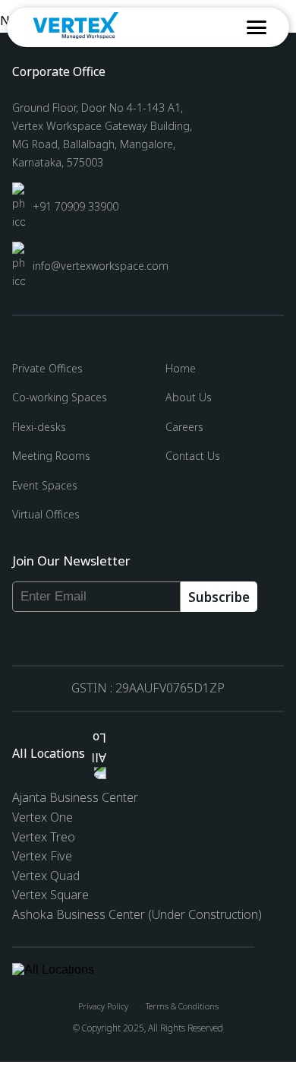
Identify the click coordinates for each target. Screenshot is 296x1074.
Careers (184, 427)
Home (180, 368)
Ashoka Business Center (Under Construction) (137, 914)
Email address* (48, 584)
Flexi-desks (39, 427)
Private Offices (47, 368)
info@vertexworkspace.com (100, 265)
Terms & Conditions (182, 1006)
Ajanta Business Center (57, 797)
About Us (188, 397)
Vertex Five (42, 855)
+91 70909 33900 (75, 206)
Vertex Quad (46, 875)
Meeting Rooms (51, 455)
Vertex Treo (43, 836)
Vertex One (42, 817)
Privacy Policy (103, 1006)
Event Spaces (44, 485)
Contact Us (192, 455)
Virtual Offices (46, 514)
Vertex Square (50, 894)
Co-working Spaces (59, 397)
